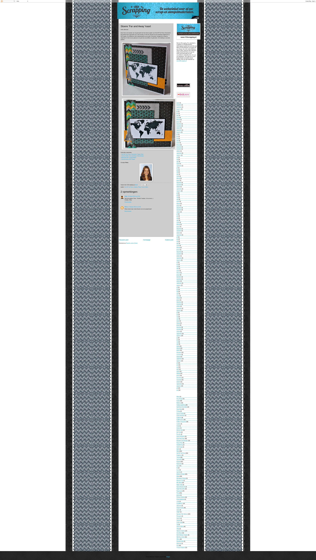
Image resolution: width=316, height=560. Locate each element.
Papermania (179, 491)
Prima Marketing (180, 499)
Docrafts (179, 434)
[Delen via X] (145, 185)
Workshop (179, 543)
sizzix (178, 509)
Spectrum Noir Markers (182, 514)
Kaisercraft (179, 463)
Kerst (178, 465)
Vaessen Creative (181, 530)
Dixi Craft (179, 432)
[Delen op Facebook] (146, 185)
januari (178, 121)
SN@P (178, 512)
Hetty (126, 196)
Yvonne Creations (181, 547)
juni (177, 113)
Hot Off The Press (128, 187)
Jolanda (178, 457)
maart (178, 102)
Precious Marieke (181, 497)
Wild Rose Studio (181, 537)
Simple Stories (180, 507)
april (177, 115)
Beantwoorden (128, 202)
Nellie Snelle (179, 484)
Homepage (146, 240)
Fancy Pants (180, 442)
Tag (177, 524)
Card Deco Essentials (182, 407)
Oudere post (169, 240)
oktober (178, 128)
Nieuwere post (123, 240)
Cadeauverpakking (181, 405)
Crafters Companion (181, 421)
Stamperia (179, 516)
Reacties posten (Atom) (131, 243)
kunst (178, 470)
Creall (178, 426)
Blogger (168, 556)
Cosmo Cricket (180, 413)
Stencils (178, 520)
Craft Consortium (181, 415)
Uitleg (178, 528)
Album (178, 396)
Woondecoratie (180, 541)
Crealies (178, 423)
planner (178, 495)
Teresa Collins (144, 187)
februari (178, 119)
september (179, 107)
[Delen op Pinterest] (148, 185)
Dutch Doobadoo (180, 436)
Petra (139, 187)
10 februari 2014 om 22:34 (134, 196)
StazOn (178, 518)
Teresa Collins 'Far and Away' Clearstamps (132, 155)
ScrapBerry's (180, 503)
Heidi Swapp (179, 447)
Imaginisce (179, 455)
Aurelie (178, 400)
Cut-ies (178, 428)
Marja (178, 476)
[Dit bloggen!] (143, 185)
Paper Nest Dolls (181, 488)
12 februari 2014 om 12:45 (134, 206)
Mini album (179, 482)
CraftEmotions (180, 419)
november (179, 105)
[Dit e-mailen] (142, 185)
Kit (177, 467)
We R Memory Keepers (182, 535)
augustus (179, 109)
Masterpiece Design (181, 478)
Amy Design (179, 398)
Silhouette (179, 505)
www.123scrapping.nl (181, 61)
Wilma (126, 206)
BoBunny (179, 402)
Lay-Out (178, 472)
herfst (178, 449)
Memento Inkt (180, 480)
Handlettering (180, 444)
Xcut (178, 545)
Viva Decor (179, 533)
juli (177, 111)
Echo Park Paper (181, 438)
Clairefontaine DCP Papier (128, 159)
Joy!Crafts (179, 459)
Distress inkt (180, 430)
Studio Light (179, 522)
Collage (178, 411)
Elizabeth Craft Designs (182, 440)
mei (177, 138)
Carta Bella (179, 409)
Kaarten (136, 187)
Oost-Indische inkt (181, 486)
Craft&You (179, 417)
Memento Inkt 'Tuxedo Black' (128, 157)
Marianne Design (180, 474)
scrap (178, 501)
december (179, 123)
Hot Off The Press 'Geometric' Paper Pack (132, 154)
